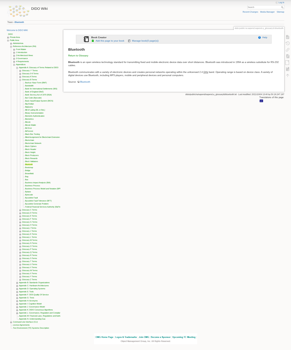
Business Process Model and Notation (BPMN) (44, 189)
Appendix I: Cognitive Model (30, 304)
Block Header (30, 149)
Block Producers (32, 155)
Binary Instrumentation (34, 113)
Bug (26, 177)
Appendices (21, 64)
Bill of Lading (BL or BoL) (35, 110)
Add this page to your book (109, 40)
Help (264, 37)
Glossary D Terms (29, 213)
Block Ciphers (31, 146)
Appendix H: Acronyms (28, 301)
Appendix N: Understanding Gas (32, 319)
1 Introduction (21, 52)
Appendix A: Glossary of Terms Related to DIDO (38, 67)
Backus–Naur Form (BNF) (36, 83)
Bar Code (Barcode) (33, 98)
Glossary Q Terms (29, 252)
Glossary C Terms (29, 210)
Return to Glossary (78, 55)
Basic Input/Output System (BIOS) (39, 101)
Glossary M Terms (29, 240)
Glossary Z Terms (29, 279)
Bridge (27, 170)
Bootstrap (29, 167)
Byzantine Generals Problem (36, 204)
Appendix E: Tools (26, 292)
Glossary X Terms (29, 273)
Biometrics (29, 119)
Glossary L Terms (29, 237)
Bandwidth (29, 86)
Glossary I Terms (29, 228)
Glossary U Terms (29, 264)
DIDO (10, 34)
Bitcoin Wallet (30, 125)
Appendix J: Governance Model (32, 307)
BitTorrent (29, 131)
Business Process (32, 186)
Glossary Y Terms (29, 276)
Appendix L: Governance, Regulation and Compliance (41, 313)
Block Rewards (31, 158)
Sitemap (280, 12)
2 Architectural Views (24, 55)
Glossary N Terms (29, 243)
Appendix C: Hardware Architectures (34, 286)
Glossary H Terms (29, 225)
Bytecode (29, 195)
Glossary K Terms (29, 234)
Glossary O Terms (29, 246)
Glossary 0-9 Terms (30, 74)
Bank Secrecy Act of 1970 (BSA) (38, 95)
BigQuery (29, 107)
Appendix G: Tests (26, 298)
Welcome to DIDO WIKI (17, 30)
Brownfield (29, 173)
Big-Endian (29, 104)
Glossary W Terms (30, 270)
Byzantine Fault (31, 198)
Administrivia (18, 43)
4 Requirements (22, 61)
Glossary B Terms (29, 80)
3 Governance (22, 58)
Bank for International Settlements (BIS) (41, 89)
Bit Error (28, 128)
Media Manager (267, 12)
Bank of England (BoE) (34, 92)
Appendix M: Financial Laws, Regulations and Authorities (42, 316)
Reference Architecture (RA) (24, 46)
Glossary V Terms (29, 267)
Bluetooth (19, 22)
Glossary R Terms (29, 255)
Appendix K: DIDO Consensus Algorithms (36, 310)
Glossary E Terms (29, 216)
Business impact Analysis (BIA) (38, 183)
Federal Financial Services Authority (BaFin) (43, 207)
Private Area (15, 37)
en (261, 101)
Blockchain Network (33, 143)
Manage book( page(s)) (145, 40)
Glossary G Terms (29, 222)
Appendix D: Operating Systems (32, 289)
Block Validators (31, 161)
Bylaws (28, 192)
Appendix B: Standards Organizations (34, 283)
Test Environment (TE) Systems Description (31, 328)
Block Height (30, 152)
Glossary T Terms (29, 261)
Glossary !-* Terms (30, 70)
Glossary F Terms (29, 219)
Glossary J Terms (29, 231)
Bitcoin (27, 122)
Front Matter (21, 49)
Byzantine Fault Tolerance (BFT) (38, 201)
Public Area (14, 40)
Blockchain (29, 140)
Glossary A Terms (29, 77)
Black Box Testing (32, 134)
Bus (26, 180)
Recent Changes (250, 12)
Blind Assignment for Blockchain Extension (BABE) (45, 137)
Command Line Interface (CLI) (25, 322)
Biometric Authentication (34, 116)
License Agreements (21, 325)
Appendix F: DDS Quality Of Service (34, 295)
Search (282, 7)
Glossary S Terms (29, 258)
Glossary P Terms (29, 249)
